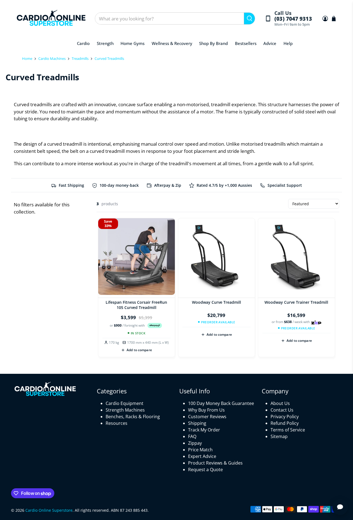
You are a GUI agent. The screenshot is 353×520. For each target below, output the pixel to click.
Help (288, 43)
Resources (116, 423)
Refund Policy (285, 423)
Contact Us (282, 410)
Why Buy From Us (206, 410)
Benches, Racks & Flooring (133, 417)
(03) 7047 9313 (293, 19)
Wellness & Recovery (172, 43)
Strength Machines (125, 410)
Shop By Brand (213, 43)
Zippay (195, 443)
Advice (269, 43)
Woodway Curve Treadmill (216, 302)
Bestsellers (245, 43)
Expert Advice (202, 456)
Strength (105, 43)
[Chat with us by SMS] (340, 507)
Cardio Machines (52, 58)
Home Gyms (133, 43)
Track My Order (204, 430)
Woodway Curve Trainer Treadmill (296, 302)
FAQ (192, 436)
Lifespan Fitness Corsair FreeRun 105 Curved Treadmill (136, 305)
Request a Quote (205, 469)
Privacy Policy (285, 417)
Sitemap (279, 436)
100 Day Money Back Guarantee (221, 403)
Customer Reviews (207, 417)
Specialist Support (285, 185)
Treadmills (80, 58)
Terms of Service (288, 430)
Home (27, 58)
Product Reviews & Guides (215, 463)
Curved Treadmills (109, 58)
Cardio (83, 43)
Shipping (197, 423)
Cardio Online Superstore (49, 510)
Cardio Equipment (124, 403)
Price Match (200, 450)
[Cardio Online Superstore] (51, 18)
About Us (280, 403)
